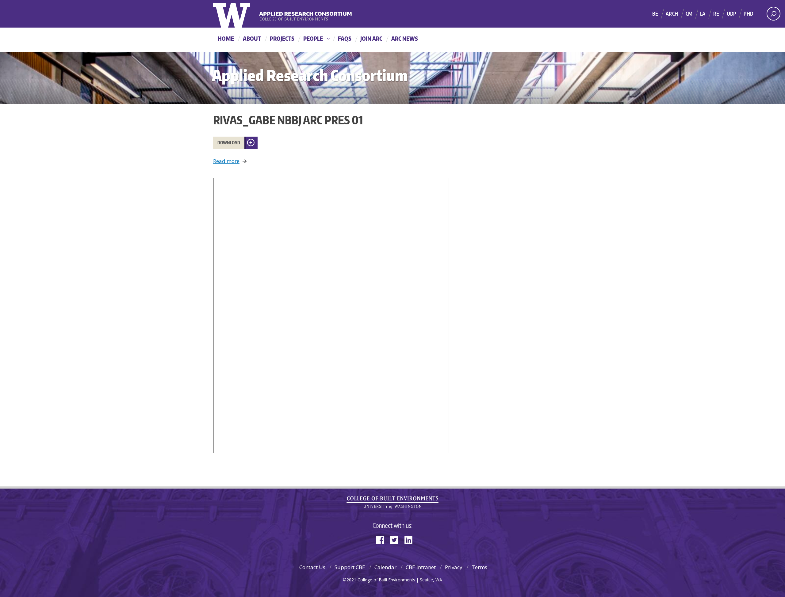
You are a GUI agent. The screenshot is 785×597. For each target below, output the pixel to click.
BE (655, 13)
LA (702, 13)
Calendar (385, 567)
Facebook (382, 539)
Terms (479, 567)
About (252, 38)
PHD (748, 13)
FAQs (344, 38)
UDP (731, 13)
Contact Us (312, 567)
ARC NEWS (404, 38)
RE (716, 13)
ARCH (672, 13)
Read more (226, 160)
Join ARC (371, 38)
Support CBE (350, 567)
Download (228, 142)
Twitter (396, 539)
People (313, 38)
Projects (282, 38)
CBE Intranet (421, 567)
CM (689, 13)
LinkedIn (410, 539)
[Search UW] (773, 14)
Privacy (453, 567)
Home (226, 38)
